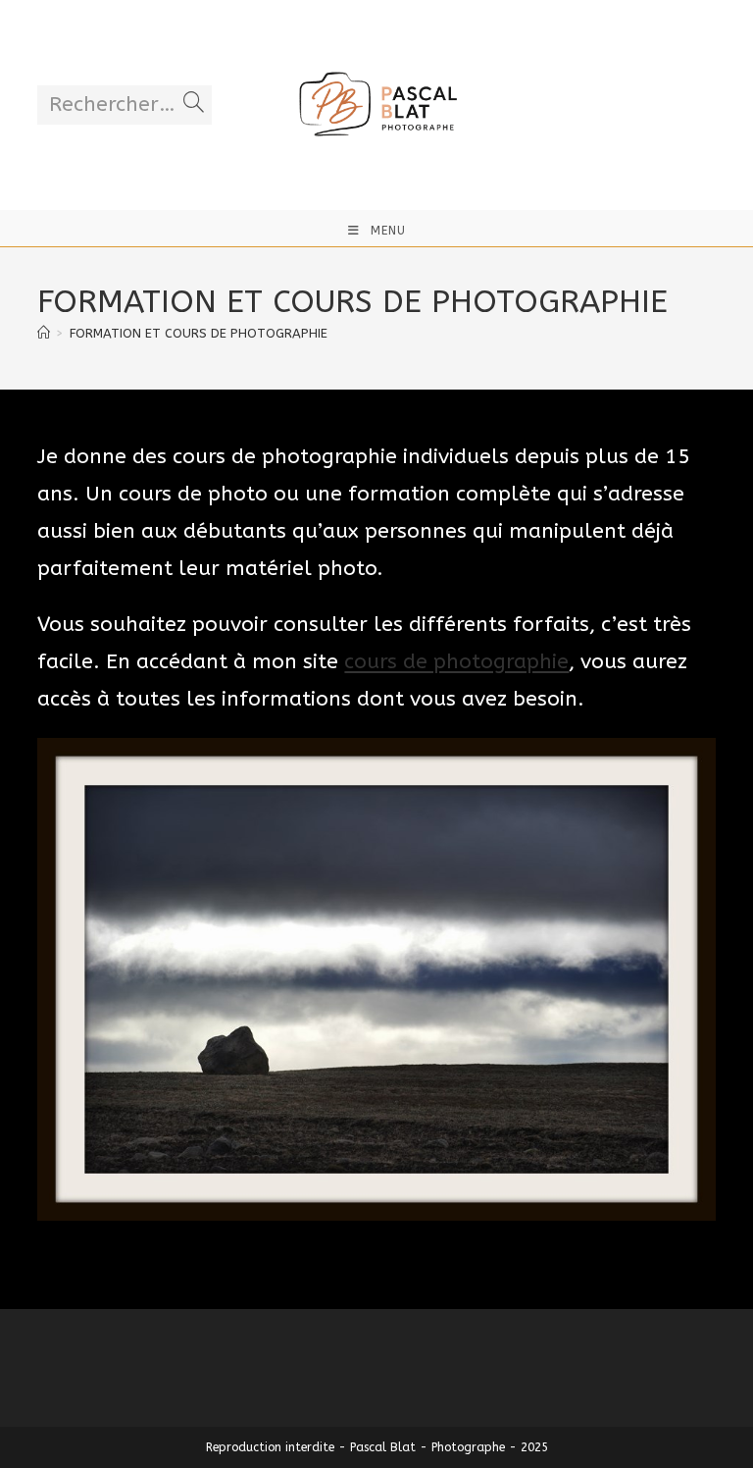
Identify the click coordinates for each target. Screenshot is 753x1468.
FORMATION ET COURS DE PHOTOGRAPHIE (198, 333)
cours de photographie (456, 662)
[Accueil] (43, 333)
